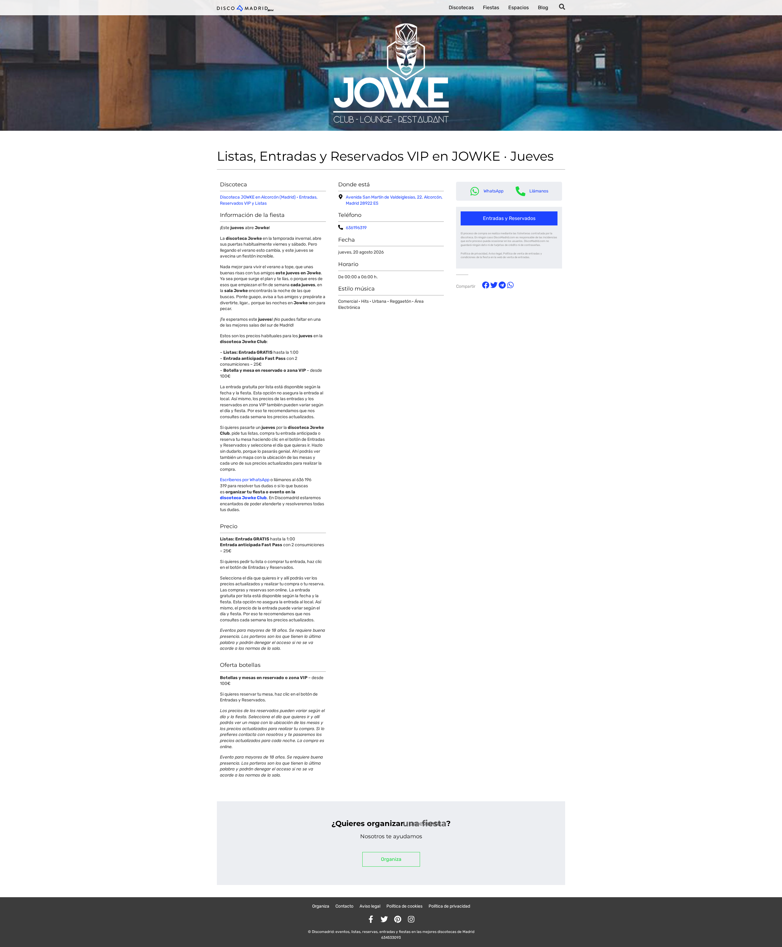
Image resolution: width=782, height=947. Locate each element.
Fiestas (491, 7)
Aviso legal (370, 906)
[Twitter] (384, 919)
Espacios (518, 7)
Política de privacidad (449, 906)
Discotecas (461, 7)
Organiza (320, 906)
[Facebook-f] (371, 919)
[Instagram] (411, 919)
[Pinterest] (397, 919)
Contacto (344, 906)
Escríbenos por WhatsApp (244, 479)
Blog (543, 7)
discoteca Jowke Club (243, 497)
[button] (509, 218)
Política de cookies (404, 906)
